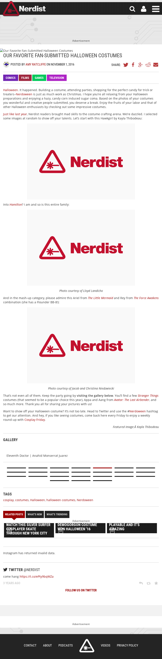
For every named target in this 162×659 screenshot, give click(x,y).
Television (56, 77)
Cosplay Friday (34, 420)
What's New (35, 514)
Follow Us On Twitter (81, 590)
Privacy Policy (127, 645)
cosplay (8, 500)
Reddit (148, 64)
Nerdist (24, 9)
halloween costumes (60, 500)
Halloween (10, 90)
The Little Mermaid (100, 298)
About (47, 645)
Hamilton (15, 204)
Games (39, 77)
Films (25, 77)
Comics (11, 77)
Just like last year (15, 114)
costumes (22, 500)
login (143, 9)
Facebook (133, 64)
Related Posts (14, 514)
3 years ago (11, 583)
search (132, 9)
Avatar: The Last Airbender (131, 400)
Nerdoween (24, 94)
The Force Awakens (146, 298)
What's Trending (57, 514)
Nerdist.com (86, 645)
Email (155, 64)
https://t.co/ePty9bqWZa (37, 576)
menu (155, 9)
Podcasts (65, 645)
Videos (105, 645)
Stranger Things (148, 396)
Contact (30, 645)
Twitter (126, 64)
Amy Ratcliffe (36, 64)
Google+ (140, 64)
